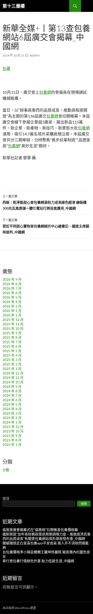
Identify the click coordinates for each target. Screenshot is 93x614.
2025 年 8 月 (12, 337)
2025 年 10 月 (13, 328)
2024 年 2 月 (12, 418)
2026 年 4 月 (12, 302)
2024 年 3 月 (12, 413)
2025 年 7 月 (12, 342)
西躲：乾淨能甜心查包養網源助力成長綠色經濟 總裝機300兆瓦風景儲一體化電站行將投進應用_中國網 (44, 202)
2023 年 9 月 (12, 435)
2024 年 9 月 (12, 386)
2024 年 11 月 (13, 377)
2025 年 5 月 (12, 351)
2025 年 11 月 (13, 324)
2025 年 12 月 (13, 319)
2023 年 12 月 (13, 427)
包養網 (45, 92)
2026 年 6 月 (12, 293)
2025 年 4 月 (12, 355)
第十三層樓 (13, 6)
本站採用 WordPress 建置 (19, 608)
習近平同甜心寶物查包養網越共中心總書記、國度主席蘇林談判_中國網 (45, 226)
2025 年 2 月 (12, 364)
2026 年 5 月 (12, 297)
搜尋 (5, 498)
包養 (6, 68)
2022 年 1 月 (12, 444)
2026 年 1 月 (12, 315)
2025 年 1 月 (12, 369)
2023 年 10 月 (13, 431)
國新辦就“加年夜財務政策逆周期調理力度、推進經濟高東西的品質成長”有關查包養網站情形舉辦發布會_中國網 (46, 536)
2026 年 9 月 (12, 279)
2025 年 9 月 (12, 333)
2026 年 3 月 (12, 306)
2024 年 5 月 (12, 404)
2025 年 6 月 (12, 346)
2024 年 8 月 (12, 391)
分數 (5, 470)
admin (35, 55)
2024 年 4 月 (12, 409)
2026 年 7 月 (12, 288)
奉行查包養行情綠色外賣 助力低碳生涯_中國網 (38, 561)
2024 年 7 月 (12, 395)
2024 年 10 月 (13, 382)
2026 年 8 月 (12, 284)
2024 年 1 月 (12, 422)
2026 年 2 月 (12, 310)
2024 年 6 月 (12, 400)
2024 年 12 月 (13, 373)
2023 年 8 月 (12, 440)
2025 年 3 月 (12, 360)
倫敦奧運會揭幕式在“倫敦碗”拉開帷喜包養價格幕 (40, 529)
